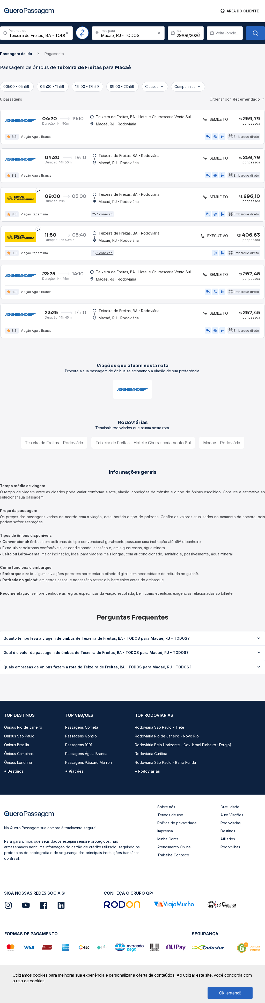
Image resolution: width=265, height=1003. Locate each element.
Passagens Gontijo (81, 736)
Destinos (227, 831)
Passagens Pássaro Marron (88, 762)
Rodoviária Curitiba (151, 753)
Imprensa (165, 831)
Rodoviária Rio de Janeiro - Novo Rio (167, 736)
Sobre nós (166, 807)
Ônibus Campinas (19, 753)
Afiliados (227, 839)
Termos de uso (170, 815)
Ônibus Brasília (16, 745)
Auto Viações (231, 815)
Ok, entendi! (230, 993)
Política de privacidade (177, 823)
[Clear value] (198, 33)
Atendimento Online (174, 847)
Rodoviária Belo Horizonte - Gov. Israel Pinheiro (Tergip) (183, 745)
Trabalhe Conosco (173, 855)
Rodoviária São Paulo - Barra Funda (165, 762)
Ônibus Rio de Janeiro (23, 727)
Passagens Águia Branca (86, 753)
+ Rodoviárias (147, 771)
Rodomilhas (230, 847)
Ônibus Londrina (18, 762)
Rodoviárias (230, 823)
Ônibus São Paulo (19, 736)
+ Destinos (14, 771)
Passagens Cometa (81, 727)
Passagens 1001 (78, 745)
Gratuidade (229, 807)
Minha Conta (168, 839)
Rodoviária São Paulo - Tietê (159, 727)
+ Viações (74, 771)
